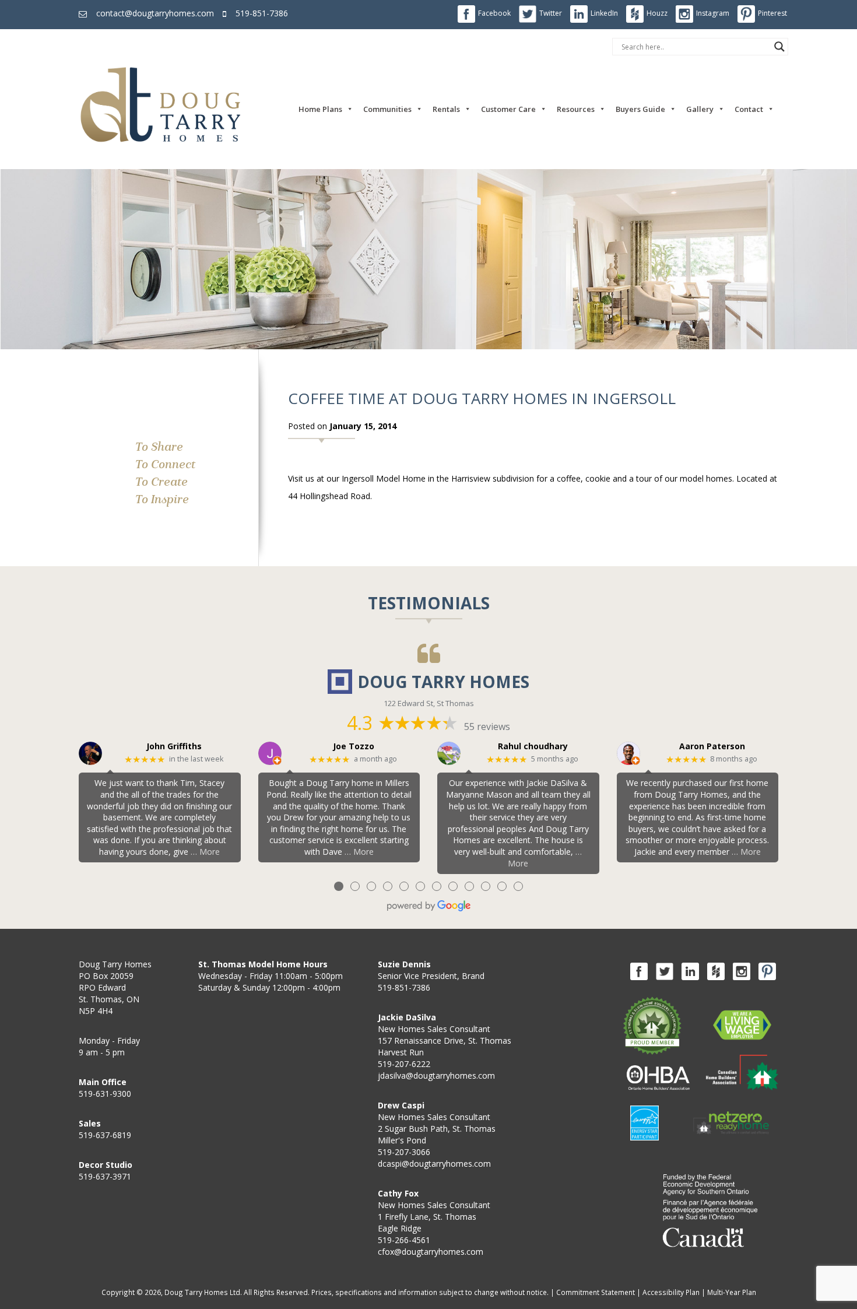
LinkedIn (604, 13)
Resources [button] (576, 109)
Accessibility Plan (671, 1292)
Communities (387, 109)
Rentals (446, 109)
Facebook (494, 13)
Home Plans (320, 109)
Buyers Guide (640, 109)
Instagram (712, 13)
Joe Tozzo (353, 747)
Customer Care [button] (508, 109)
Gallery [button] (700, 109)
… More (205, 851)
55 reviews (487, 726)
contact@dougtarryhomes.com (155, 13)
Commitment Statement (595, 1292)
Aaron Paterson (712, 747)
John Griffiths (174, 747)
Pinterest (772, 13)
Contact (749, 109)
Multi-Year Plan (731, 1292)
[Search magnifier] (779, 46)
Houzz (657, 13)
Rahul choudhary (533, 747)
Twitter (550, 13)
